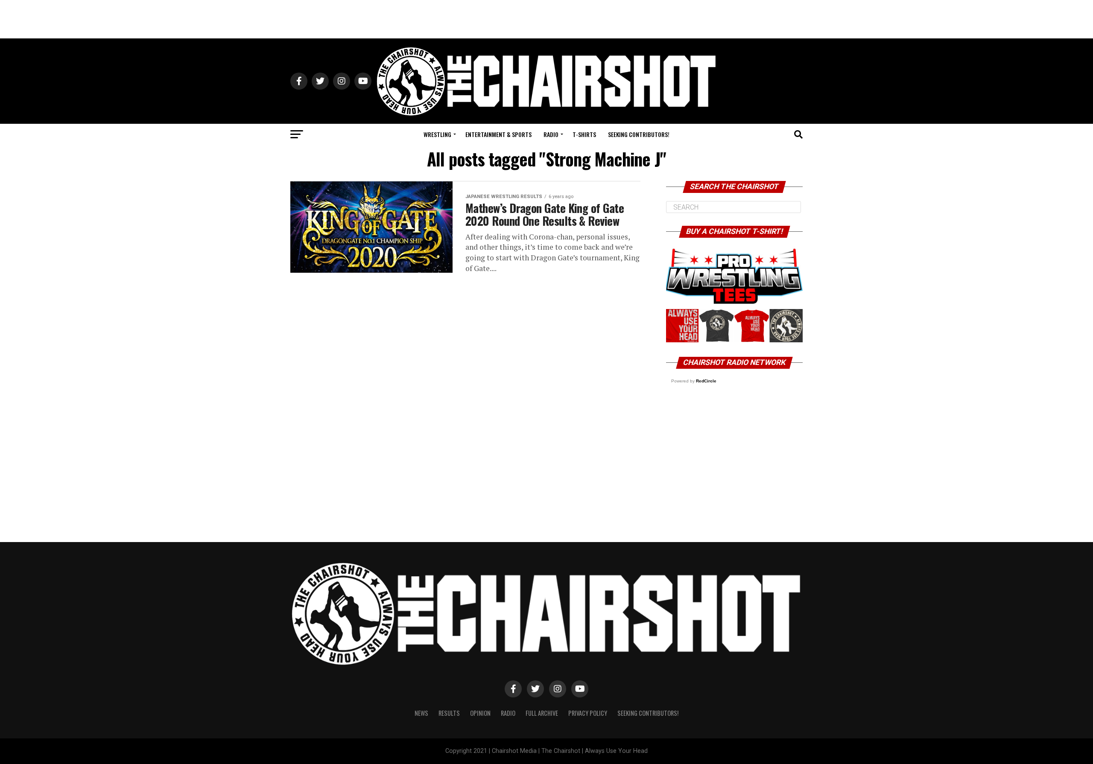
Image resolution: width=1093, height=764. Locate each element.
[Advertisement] (546, 19)
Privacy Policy (587, 713)
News (421, 713)
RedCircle (706, 381)
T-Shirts (584, 134)
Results (449, 713)
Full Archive (542, 713)
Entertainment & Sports (498, 134)
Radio (551, 134)
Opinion (480, 713)
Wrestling (437, 134)
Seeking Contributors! (638, 134)
